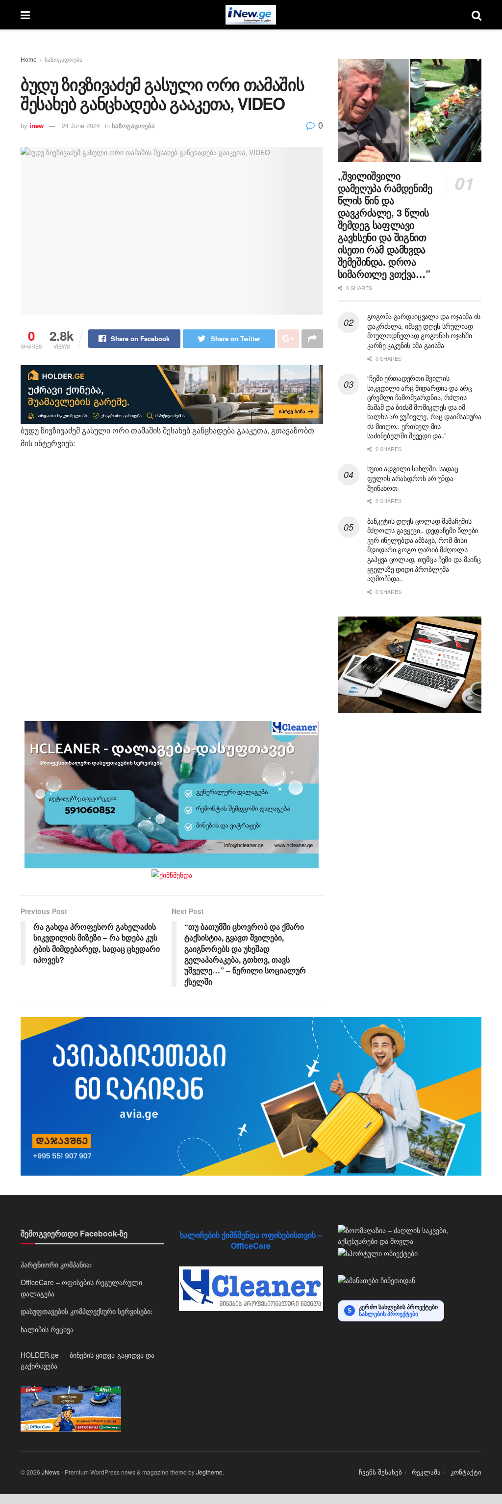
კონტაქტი (466, 1472)
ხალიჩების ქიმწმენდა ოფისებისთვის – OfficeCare (251, 1240)
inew (36, 125)
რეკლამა (426, 1472)
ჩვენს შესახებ (380, 1472)
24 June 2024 (81, 125)
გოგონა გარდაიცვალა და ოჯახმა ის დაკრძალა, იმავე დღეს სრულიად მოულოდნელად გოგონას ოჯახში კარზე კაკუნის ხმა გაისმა (423, 330)
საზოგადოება (63, 59)
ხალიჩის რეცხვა (47, 1329)
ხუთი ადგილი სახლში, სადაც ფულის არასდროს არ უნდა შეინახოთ (412, 477)
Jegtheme (209, 1472)
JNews (51, 1472)
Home (29, 59)
